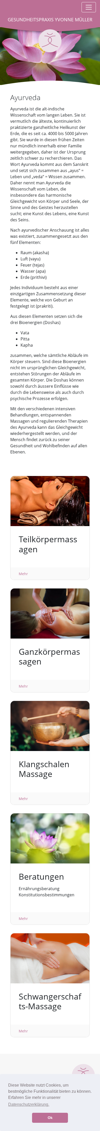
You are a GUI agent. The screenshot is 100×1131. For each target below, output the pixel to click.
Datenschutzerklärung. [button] (28, 1104)
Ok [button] (50, 1118)
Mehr (23, 573)
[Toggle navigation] (89, 7)
